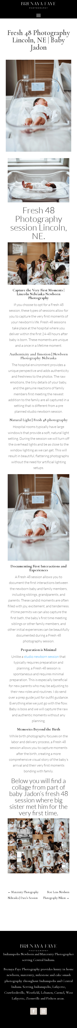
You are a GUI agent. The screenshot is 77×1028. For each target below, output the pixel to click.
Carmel (59, 992)
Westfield (32, 992)
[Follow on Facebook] (33, 1011)
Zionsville (33, 998)
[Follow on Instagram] (43, 1011)
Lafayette (58, 987)
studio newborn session (41, 656)
